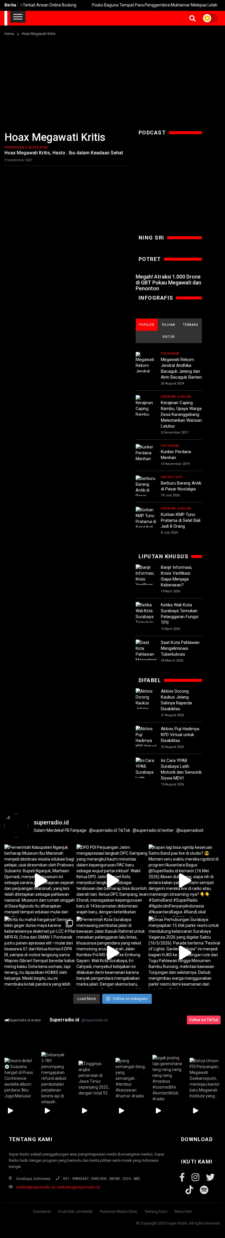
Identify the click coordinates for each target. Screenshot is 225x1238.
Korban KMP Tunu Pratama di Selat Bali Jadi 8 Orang (180, 520)
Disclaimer (42, 1211)
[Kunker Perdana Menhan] (146, 453)
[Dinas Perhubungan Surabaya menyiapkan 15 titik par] (185, 953)
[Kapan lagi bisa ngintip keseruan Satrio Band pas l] (185, 880)
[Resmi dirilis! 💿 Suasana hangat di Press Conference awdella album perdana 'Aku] (19, 1078)
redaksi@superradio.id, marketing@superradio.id (58, 1187)
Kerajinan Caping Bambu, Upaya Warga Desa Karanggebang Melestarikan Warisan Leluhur (181, 414)
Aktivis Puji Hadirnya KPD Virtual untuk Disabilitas (180, 734)
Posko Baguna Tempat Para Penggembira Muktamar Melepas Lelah (141, 5)
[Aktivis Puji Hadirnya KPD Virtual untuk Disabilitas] (146, 743)
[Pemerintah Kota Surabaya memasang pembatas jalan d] (112, 953)
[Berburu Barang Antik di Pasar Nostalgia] (146, 490)
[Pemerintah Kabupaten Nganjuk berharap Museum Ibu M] (40, 880)
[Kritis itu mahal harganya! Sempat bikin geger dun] (40, 953)
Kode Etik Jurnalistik (75, 1211)
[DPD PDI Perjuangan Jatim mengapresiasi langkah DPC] (112, 880)
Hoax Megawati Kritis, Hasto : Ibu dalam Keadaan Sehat (63, 153)
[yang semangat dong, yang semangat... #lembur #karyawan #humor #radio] (130, 1078)
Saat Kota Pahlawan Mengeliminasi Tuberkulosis (180, 648)
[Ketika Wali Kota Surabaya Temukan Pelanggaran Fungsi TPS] (146, 619)
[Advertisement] (112, 81)
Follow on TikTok (203, 1020)
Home (9, 34)
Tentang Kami (155, 1211)
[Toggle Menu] (18, 16)
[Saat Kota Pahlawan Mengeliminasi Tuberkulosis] (146, 654)
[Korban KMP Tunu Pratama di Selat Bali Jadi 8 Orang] (146, 524)
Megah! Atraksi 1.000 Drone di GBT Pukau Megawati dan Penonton (168, 282)
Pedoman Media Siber (118, 1211)
